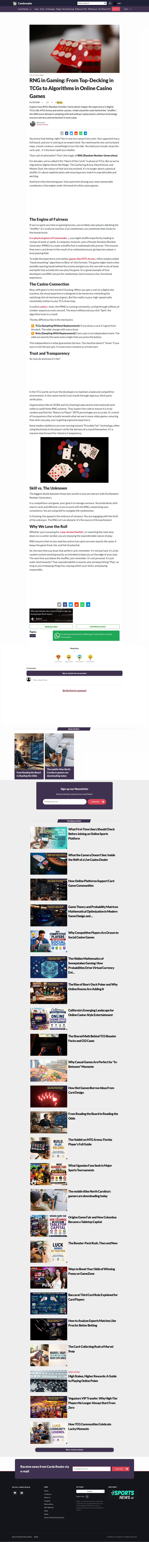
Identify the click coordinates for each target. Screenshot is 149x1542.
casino (43, 306)
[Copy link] (61, 133)
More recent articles (74, 1450)
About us (47, 1498)
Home (46, 1491)
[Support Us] (15, 1493)
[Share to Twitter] (71, 133)
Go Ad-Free (116, 9)
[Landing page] (14, 3)
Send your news (51, 627)
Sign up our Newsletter (74, 789)
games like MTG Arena (82, 258)
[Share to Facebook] (66, 133)
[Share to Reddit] (76, 133)
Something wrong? (98, 627)
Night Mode (80, 1497)
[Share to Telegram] (85, 133)
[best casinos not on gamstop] (122, 1495)
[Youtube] (22, 1493)
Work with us (48, 1504)
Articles (36, 75)
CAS (30, 75)
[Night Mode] (110, 3)
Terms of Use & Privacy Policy (54, 1518)
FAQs (46, 1511)
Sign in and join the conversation (74, 673)
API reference (49, 1508)
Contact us (47, 1494)
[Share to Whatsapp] (80, 133)
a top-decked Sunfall (71, 532)
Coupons (47, 1501)
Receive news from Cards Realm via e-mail (44, 1469)
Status (46, 1514)
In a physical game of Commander (48, 238)
